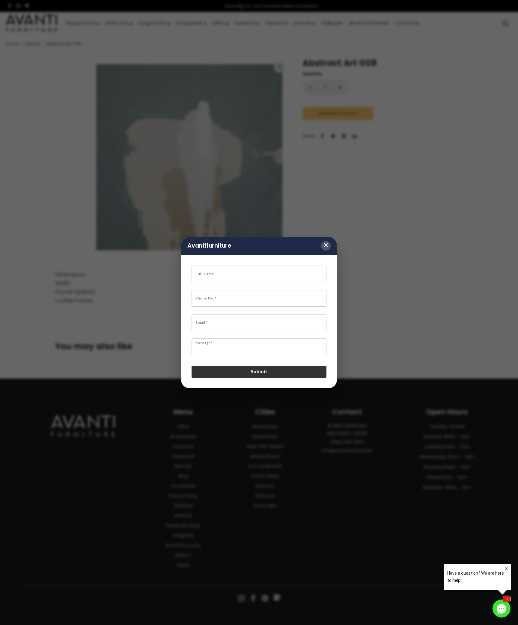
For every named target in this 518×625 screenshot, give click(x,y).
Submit (259, 371)
